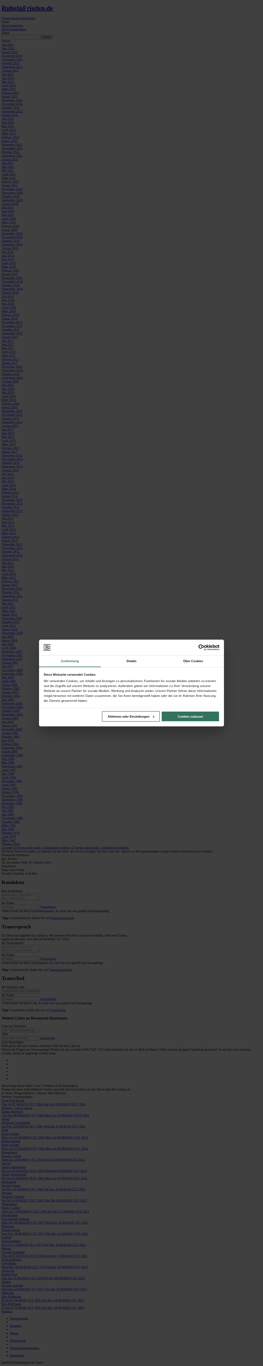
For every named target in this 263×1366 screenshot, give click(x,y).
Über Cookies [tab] (193, 661)
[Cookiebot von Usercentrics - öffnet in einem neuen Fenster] (201, 647)
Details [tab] (132, 661)
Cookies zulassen (190, 716)
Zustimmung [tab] (70, 661)
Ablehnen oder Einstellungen (128, 716)
